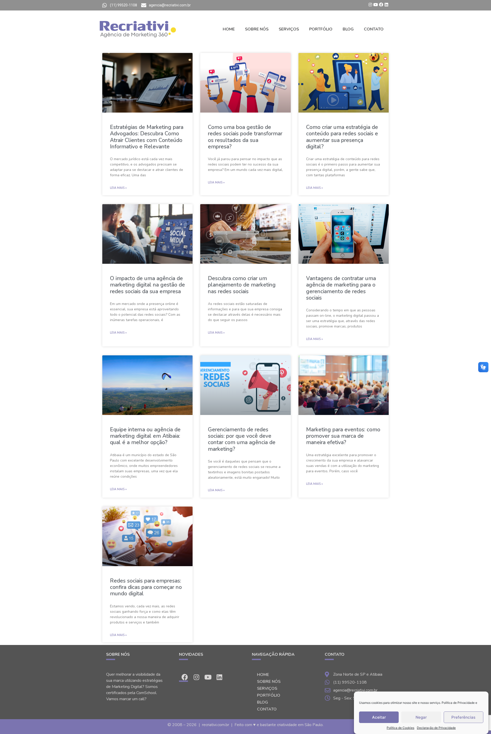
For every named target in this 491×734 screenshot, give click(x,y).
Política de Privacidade (458, 703)
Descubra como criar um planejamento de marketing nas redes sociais (242, 285)
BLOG (348, 29)
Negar (421, 717)
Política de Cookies (400, 728)
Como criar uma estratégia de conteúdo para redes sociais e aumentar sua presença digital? (342, 137)
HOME (229, 29)
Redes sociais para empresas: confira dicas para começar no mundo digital (146, 587)
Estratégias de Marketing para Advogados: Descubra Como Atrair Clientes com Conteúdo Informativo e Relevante (146, 137)
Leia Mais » (118, 188)
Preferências (463, 717)
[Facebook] (381, 5)
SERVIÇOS (289, 29)
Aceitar (379, 717)
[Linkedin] (386, 5)
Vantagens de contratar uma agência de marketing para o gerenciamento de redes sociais (341, 288)
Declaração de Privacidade (436, 728)
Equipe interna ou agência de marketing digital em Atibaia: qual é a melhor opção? (145, 436)
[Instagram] (370, 5)
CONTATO (374, 29)
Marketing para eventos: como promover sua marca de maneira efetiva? (343, 436)
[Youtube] (376, 5)
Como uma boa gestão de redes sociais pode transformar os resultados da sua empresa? (245, 137)
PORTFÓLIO (320, 29)
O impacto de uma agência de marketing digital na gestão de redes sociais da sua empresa (147, 285)
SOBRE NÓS (257, 29)
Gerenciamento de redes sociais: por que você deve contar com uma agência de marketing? (241, 439)
